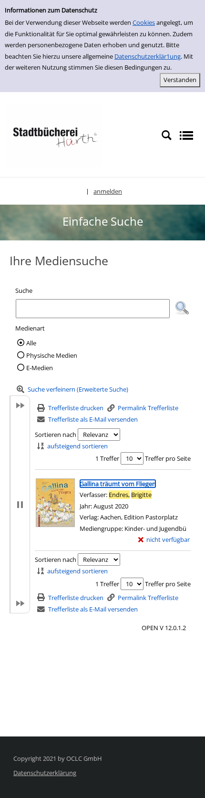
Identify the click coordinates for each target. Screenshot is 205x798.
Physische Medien (51, 355)
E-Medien (39, 367)
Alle (31, 343)
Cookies (144, 22)
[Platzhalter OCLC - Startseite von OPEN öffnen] (54, 135)
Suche (23, 290)
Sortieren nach (55, 434)
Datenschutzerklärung (44, 772)
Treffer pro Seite (168, 458)
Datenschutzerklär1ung (147, 56)
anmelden (107, 191)
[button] (182, 308)
